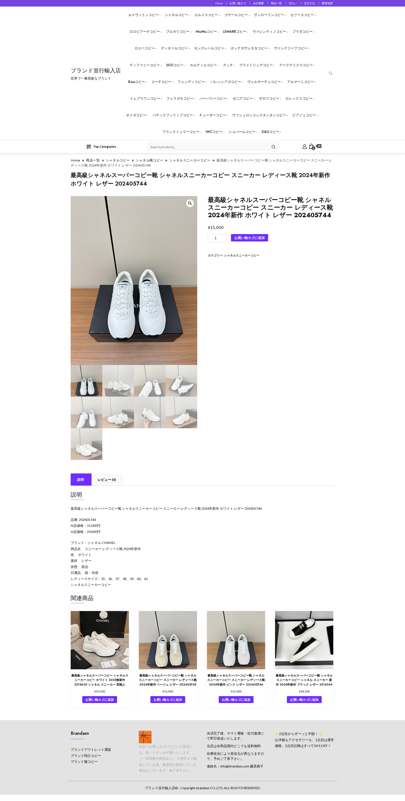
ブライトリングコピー (256, 65)
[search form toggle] (330, 73)
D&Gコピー (270, 131)
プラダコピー (302, 31)
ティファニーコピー (145, 65)
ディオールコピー (174, 48)
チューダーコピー (212, 115)
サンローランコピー (269, 14)
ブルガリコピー (178, 31)
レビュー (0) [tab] (107, 479)
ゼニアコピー (243, 98)
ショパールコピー (242, 131)
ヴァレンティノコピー (269, 31)
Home (219, 3)
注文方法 (309, 3)
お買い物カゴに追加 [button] (99, 699)
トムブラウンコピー (145, 98)
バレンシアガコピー (226, 81)
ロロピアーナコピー (145, 31)
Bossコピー (136, 81)
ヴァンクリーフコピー (291, 48)
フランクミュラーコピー (181, 131)
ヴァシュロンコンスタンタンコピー (259, 115)
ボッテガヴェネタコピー (249, 48)
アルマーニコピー (300, 81)
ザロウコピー (269, 98)
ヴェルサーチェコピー (264, 81)
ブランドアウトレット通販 (91, 749)
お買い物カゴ (238, 3)
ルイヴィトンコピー (143, 14)
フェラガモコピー (179, 98)
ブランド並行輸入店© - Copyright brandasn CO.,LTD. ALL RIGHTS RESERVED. (203, 788)
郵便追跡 (327, 3)
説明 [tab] (80, 479)
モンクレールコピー (209, 48)
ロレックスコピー (298, 98)
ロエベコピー (145, 48)
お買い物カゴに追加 (249, 238)
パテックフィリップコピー (173, 115)
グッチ (228, 65)
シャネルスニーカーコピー (241, 255)
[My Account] (304, 146)
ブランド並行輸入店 (96, 70)
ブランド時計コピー (86, 756)
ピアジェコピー (304, 115)
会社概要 (258, 3)
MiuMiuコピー (206, 31)
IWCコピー (214, 131)
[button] (190, 203)
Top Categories (104, 146)
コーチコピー (161, 81)
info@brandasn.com (234, 766)
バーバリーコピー (213, 98)
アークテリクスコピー (296, 65)
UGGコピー (175, 65)
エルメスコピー (206, 14)
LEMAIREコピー (234, 31)
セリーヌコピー (302, 14)
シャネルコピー (176, 14)
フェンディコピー (191, 81)
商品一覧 (276, 3)
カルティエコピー (203, 65)
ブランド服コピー (84, 761)
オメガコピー (136, 115)
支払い (293, 3)
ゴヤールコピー (236, 14)
